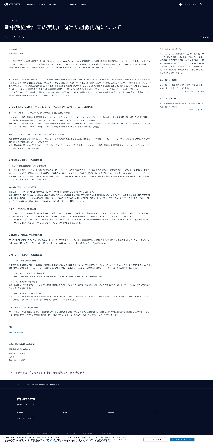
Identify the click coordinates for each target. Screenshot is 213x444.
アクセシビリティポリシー (73, 433)
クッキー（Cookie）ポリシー (91, 433)
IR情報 (41, 4)
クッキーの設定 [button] (51, 441)
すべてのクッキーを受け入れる (182, 439)
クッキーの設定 (155, 439)
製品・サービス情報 (77, 4)
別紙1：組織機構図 (16, 332)
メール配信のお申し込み (194, 91)
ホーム (6, 21)
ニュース (63, 4)
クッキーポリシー (88, 441)
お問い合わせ (30, 433)
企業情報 (30, 4)
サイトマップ (20, 433)
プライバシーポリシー (57, 433)
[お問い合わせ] (207, 4)
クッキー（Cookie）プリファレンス (112, 433)
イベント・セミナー (196, 110)
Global (27, 405)
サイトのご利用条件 (42, 433)
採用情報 (52, 4)
